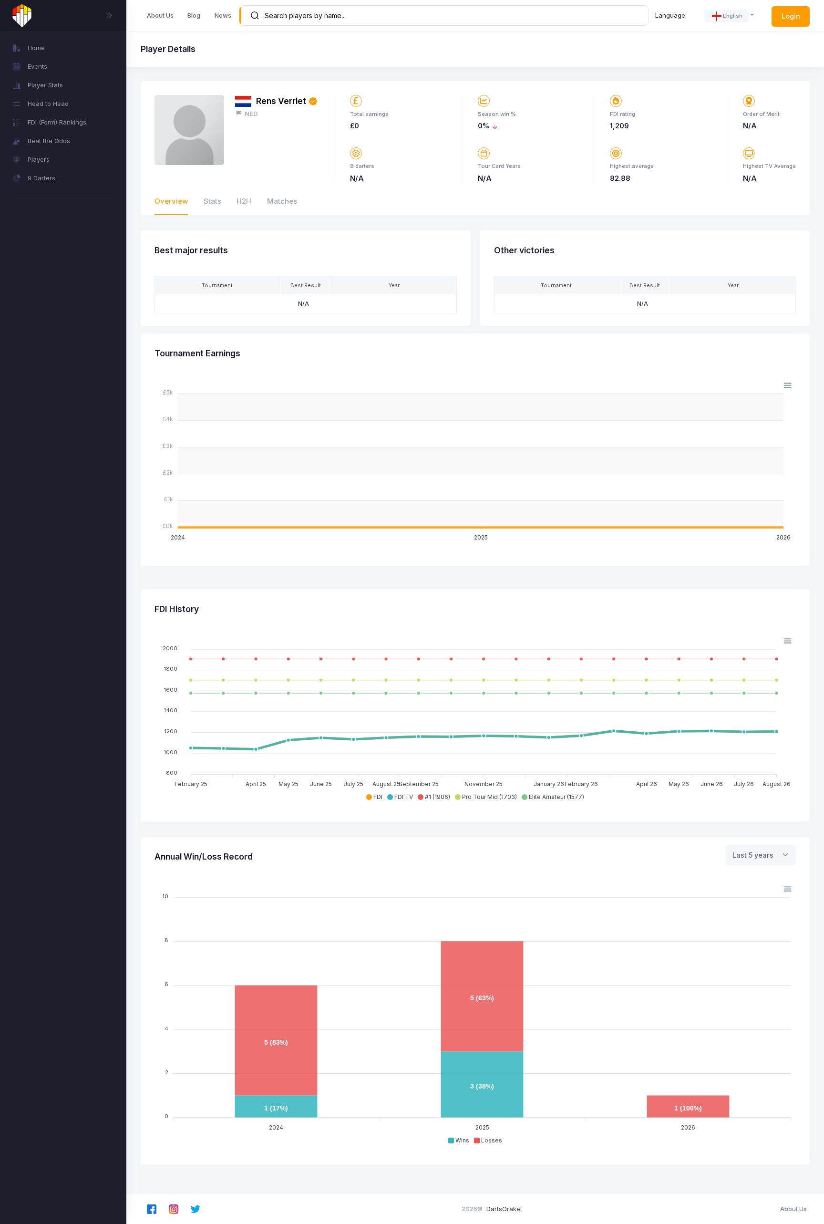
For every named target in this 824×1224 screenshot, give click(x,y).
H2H (244, 201)
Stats (212, 201)
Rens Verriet (281, 101)
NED (251, 113)
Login (791, 16)
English (732, 15)
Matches (282, 201)
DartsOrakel (504, 1209)
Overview (171, 201)
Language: (671, 15)
